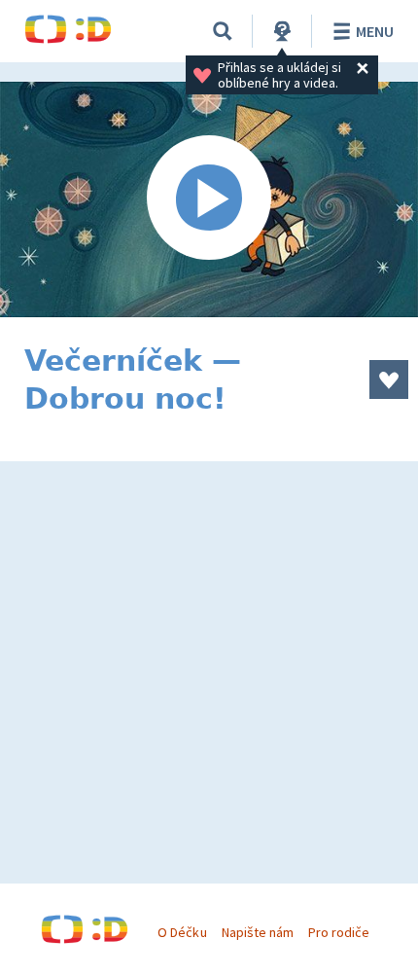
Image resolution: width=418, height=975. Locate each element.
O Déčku (181, 932)
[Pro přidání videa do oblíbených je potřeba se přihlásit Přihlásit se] (388, 379)
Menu (375, 31)
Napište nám (258, 932)
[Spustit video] (209, 199)
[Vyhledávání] (222, 31)
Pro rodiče (338, 932)
